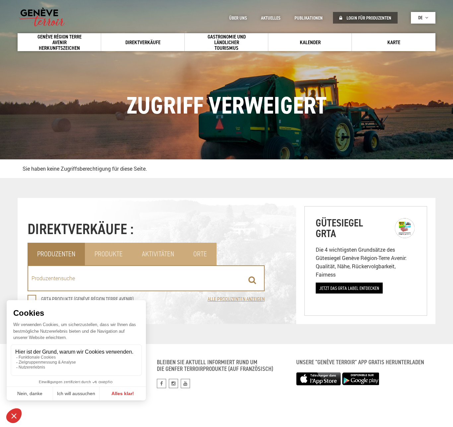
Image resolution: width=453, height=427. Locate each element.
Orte (200, 253)
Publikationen (308, 18)
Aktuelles (271, 18)
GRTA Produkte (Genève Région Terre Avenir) (87, 299)
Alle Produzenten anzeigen (236, 299)
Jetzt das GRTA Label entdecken (349, 288)
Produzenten (56, 253)
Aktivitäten (158, 253)
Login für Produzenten (368, 18)
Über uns (238, 18)
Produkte (109, 253)
